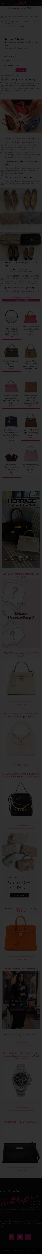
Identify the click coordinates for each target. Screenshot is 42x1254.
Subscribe (33, 1251)
